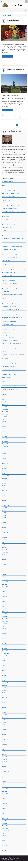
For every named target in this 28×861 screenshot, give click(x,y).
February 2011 (5, 847)
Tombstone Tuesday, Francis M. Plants (10, 340)
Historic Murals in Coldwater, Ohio (9, 272)
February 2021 (5, 552)
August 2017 (4, 655)
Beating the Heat (5, 291)
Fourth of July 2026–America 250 (8, 190)
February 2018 (5, 640)
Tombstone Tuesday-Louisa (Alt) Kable (10, 224)
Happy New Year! (5, 216)
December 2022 (5, 497)
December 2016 (5, 675)
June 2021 (4, 542)
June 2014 (4, 749)
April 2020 (4, 576)
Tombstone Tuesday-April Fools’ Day (9, 363)
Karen (8, 21)
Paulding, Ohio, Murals (6, 243)
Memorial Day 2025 (6, 332)
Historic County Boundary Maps (8, 232)
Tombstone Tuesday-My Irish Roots (9, 371)
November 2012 (5, 796)
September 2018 (5, 623)
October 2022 (5, 502)
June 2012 (4, 808)
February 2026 (5, 404)
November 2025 (5, 411)
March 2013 (4, 786)
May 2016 (4, 692)
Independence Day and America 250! (9, 306)
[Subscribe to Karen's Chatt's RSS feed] (1, 1)
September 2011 (5, 830)
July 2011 (4, 835)
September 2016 (5, 682)
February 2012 (5, 818)
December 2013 (5, 764)
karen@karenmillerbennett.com (13, 857)
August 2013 (4, 773)
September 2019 (5, 594)
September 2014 (5, 741)
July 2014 (4, 746)
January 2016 (4, 702)
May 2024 (4, 456)
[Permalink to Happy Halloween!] (14, 32)
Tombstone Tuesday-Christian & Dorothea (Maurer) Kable (14, 286)
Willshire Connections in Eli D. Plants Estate (11, 326)
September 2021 (5, 534)
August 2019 (4, 596)
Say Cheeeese (5, 358)
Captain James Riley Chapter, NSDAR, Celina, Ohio (12, 294)
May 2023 (4, 485)
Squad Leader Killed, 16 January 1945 (9, 360)
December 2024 (5, 438)
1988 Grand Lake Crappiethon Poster (9, 257)
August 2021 (4, 537)
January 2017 (4, 672)
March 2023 (4, 490)
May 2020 (4, 574)
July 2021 (4, 539)
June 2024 (4, 453)
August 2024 (4, 448)
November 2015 (5, 707)
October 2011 (5, 828)
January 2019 (4, 613)
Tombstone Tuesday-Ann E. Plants (9, 348)
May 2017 (4, 663)
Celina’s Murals (5, 267)
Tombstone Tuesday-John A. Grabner (9, 311)
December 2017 (5, 645)
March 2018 (4, 638)
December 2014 (5, 734)
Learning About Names (6, 377)
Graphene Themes (10, 859)
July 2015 (4, 717)
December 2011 (5, 823)
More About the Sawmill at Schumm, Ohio (10, 309)
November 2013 (5, 766)
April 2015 (4, 724)
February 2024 (5, 463)
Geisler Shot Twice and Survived (8, 196)
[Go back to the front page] (14, 5)
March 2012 (4, 815)
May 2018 (4, 633)
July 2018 (4, 628)
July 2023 (4, 480)
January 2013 (4, 791)
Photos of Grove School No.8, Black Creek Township (12, 384)
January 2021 (4, 554)
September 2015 (5, 712)
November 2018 (5, 618)
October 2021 (5, 532)
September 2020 (5, 564)
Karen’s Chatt (4, 10)
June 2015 (4, 719)
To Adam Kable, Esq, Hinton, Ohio (9, 249)
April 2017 (4, 665)
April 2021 (4, 547)
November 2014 (5, 737)
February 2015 (5, 729)
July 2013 (4, 776)
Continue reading (7, 56)
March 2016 (4, 697)
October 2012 (5, 798)
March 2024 (4, 461)
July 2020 (4, 569)
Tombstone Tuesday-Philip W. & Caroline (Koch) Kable (13, 238)
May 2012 (4, 810)
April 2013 (4, 783)
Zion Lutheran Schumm (13, 61)
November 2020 (5, 559)
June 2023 (4, 483)
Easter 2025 (4, 351)
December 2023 (5, 468)
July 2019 (4, 599)
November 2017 (5, 648)
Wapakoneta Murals (6, 260)
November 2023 (5, 470)
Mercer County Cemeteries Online (9, 252)
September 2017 (5, 653)
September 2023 (5, 475)
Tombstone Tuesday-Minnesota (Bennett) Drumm (12, 246)
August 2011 (4, 833)
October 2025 (5, 414)
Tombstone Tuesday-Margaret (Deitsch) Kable (11, 254)
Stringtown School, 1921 (7, 227)
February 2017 (5, 670)
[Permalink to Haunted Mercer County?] (14, 83)
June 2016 (4, 690)
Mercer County (17, 70)
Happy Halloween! (12, 20)
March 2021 (4, 549)
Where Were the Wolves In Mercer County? (11, 337)
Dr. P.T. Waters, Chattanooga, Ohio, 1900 (10, 193)
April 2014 (4, 754)
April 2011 (4, 842)
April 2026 (4, 399)
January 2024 (4, 465)
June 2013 (4, 778)
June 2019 (4, 601)
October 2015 (5, 709)
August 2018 (4, 626)
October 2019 (5, 591)
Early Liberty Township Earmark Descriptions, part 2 (12, 203)
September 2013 (5, 771)
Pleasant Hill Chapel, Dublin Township (9, 208)
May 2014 (4, 751)
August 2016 (4, 685)
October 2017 (5, 650)
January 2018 (4, 643)
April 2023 (4, 488)
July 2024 (4, 451)
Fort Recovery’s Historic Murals (8, 280)
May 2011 (4, 840)
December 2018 (5, 616)
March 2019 (4, 608)
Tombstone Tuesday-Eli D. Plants (8, 329)
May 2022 (4, 515)
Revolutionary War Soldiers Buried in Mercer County (12, 301)
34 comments (23, 117)
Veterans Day (4, 230)
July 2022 (4, 510)
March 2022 (4, 520)
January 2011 (4, 850)
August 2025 (4, 419)
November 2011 (5, 825)
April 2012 (4, 813)
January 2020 (4, 584)
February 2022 (5, 522)
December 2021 (5, 527)
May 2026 (4, 396)
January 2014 (4, 761)
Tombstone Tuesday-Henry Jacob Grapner (10, 288)
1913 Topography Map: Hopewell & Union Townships (13, 211)
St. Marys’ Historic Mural (7, 275)
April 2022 (4, 517)
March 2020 (4, 579)
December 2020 (5, 557)
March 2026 (4, 401)
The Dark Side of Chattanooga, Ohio (9, 366)
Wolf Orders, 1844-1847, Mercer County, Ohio (11, 343)
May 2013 (4, 781)
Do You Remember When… (7, 324)
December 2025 (5, 409)
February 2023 (5, 493)
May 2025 (4, 426)
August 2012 (4, 803)
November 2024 (5, 441)
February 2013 (5, 788)
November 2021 (5, 530)
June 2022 (4, 512)
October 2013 (5, 769)
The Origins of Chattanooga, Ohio (9, 374)
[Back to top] (25, 853)
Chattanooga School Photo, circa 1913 (10, 335)
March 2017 (4, 668)
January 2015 (4, 732)
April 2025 (4, 428)
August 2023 (4, 478)
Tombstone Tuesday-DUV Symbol (9, 321)
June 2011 (4, 838)
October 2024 (5, 443)
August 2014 (4, 744)
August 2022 (4, 507)
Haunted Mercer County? (15, 69)
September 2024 (5, 446)
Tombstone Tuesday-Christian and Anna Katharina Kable (13, 269)
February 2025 (5, 433)
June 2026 (4, 394)
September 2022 (5, 505)
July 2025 (4, 421)
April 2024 (4, 458)
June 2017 (4, 660)
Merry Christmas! (5, 219)
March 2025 (4, 431)
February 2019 (5, 611)
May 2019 (4, 603)
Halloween (12, 21)
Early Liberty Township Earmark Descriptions (11, 205)
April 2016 (4, 695)
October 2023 (5, 473)
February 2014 (5, 759)
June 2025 (4, 424)
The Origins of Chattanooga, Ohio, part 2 (10, 369)
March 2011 (4, 845)
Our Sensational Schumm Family (8, 181)
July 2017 (4, 658)
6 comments (23, 63)
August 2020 (4, 566)
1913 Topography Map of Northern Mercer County (12, 213)
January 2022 (4, 525)
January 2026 (4, 406)
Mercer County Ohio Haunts (14, 115)
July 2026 (4, 391)
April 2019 (4, 606)
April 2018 (4, 635)
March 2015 (4, 727)
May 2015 (4, 722)
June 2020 (4, 571)
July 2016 (4, 687)
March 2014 (4, 756)
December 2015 (5, 704)
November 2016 (5, 677)
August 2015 (4, 714)
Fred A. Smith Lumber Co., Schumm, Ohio (10, 314)
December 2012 (5, 793)
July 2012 (4, 806)
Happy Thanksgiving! (6, 222)
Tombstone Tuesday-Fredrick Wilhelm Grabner (11, 303)
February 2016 (5, 700)
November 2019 (5, 589)
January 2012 (4, 820)
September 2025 (5, 416)
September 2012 (5, 801)
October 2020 (5, 562)
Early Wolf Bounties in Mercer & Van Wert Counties (12, 346)
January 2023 (4, 495)
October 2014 (5, 739)
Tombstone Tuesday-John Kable (8, 277)
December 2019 (5, 586)
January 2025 (4, 436)
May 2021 (4, 544)
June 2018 (4, 631)
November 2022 (5, 500)
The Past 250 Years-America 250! (9, 188)
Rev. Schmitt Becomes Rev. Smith (8, 241)
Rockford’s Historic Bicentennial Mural (9, 283)
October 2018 (5, 621)
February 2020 (5, 581)
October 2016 (5, 680)
